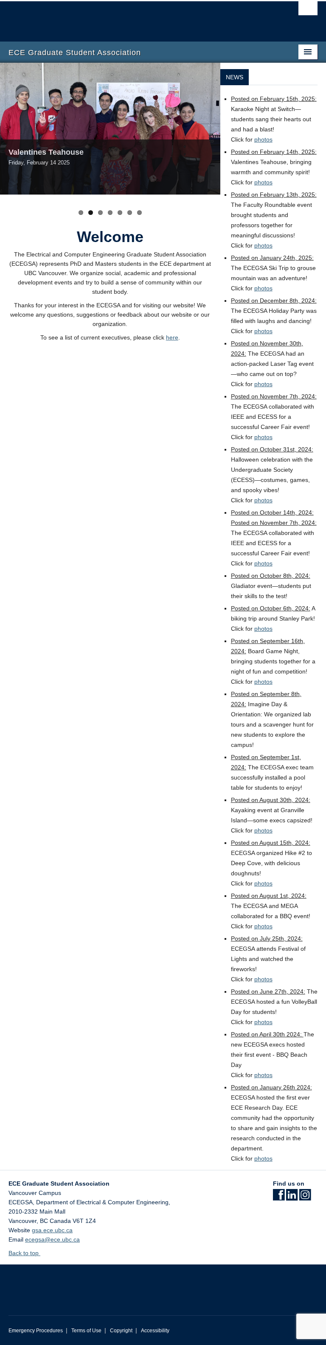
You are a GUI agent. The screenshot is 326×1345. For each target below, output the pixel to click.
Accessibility (155, 1331)
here (172, 337)
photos (263, 139)
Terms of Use (86, 1331)
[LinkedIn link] (292, 1197)
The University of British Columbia (139, 17)
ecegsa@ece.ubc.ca (52, 1239)
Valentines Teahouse (46, 152)
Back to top (24, 1253)
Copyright (121, 1331)
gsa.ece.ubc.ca (52, 1230)
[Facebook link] (278, 1197)
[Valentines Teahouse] (110, 129)
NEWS (234, 77)
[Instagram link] (305, 1197)
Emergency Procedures (35, 1331)
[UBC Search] (308, 10)
